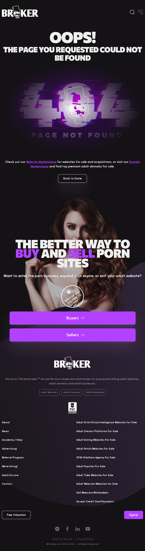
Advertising (9, 448)
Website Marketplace (41, 162)
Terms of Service (62, 539)
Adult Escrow (10, 475)
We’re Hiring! (10, 466)
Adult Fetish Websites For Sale (95, 448)
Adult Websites (49, 392)
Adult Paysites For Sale (90, 466)
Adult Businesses (95, 392)
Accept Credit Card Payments (95, 501)
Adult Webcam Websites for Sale (97, 483)
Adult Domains (71, 392)
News (5, 431)
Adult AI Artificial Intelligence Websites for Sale (106, 422)
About (6, 422)
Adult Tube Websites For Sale (94, 475)
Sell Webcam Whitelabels (92, 492)
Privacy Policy (85, 539)
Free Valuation (16, 515)
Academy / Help (12, 439)
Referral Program (13, 457)
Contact (7, 483)
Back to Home (72, 178)
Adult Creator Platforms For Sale (97, 431)
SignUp (133, 515)
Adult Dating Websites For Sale (96, 439)
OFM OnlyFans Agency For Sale (95, 457)
